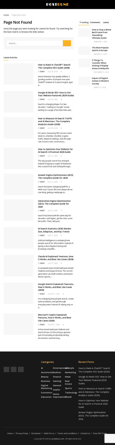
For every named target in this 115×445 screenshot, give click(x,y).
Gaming (57, 381)
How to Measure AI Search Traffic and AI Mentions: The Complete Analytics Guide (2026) (55, 121)
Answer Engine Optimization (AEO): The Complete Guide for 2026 (55, 176)
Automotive (47, 372)
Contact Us (85, 433)
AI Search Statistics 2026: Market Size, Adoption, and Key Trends (54, 230)
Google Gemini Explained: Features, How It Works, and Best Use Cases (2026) (56, 287)
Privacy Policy (22, 433)
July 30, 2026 (52, 128)
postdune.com (58, 439)
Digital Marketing (46, 387)
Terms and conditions (67, 433)
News (68, 376)
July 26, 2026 (52, 99)
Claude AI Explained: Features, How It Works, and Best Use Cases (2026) (55, 258)
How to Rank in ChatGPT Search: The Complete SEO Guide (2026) (54, 66)
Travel (68, 396)
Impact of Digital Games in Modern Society (100, 81)
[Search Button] (67, 43)
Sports (68, 388)
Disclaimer (36, 433)
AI (42, 368)
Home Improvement (60, 395)
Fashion (57, 372)
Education (46, 396)
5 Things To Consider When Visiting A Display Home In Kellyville (100, 64)
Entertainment (61, 368)
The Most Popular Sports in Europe (100, 49)
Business (45, 381)
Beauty (45, 376)
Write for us (49, 433)
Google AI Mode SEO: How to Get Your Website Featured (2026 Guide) (56, 94)
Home (6, 15)
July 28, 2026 (52, 71)
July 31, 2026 (52, 156)
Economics (46, 392)
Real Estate (68, 382)
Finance (57, 376)
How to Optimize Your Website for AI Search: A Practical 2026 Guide (55, 151)
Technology (71, 392)
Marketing (70, 372)
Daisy (42, 71)
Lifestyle (69, 368)
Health (56, 389)
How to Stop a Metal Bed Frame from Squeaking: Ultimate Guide (101, 33)
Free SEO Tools (100, 433)
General (57, 385)
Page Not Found (19, 15)
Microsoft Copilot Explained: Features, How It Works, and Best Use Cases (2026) (54, 317)
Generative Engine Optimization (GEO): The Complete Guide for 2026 (54, 203)
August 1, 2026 (53, 294)
